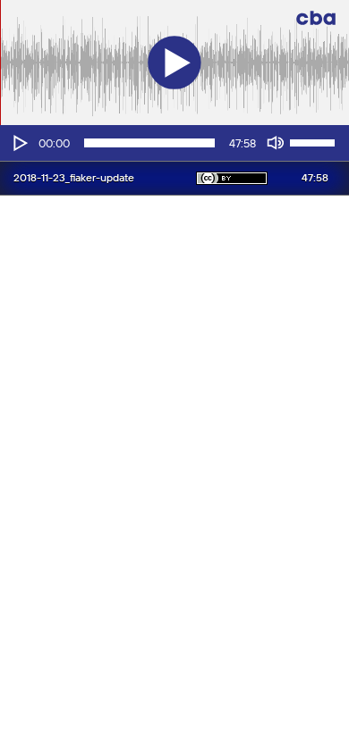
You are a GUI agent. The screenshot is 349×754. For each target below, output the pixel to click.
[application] (174, 143)
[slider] (315, 141)
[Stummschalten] (276, 143)
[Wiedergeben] (19, 143)
